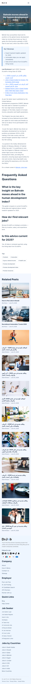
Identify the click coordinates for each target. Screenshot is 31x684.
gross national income (9, 260)
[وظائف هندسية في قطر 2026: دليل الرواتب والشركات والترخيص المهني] (15, 439)
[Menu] (28, 3)
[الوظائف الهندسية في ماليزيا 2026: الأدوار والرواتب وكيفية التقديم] (15, 388)
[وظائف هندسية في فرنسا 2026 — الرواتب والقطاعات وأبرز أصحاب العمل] (15, 465)
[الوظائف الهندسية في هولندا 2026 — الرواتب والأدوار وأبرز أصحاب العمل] (15, 337)
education (14, 257)
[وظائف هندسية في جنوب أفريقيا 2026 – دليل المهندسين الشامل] (15, 516)
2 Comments (19, 25)
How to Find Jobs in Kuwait (10, 300)
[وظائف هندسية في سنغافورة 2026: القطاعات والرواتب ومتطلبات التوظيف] (15, 490)
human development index (10, 267)
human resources (8, 270)
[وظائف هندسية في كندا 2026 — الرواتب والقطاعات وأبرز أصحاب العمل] (15, 414)
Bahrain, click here (21, 167)
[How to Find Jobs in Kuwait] (15, 290)
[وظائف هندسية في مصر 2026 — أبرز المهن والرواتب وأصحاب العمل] (15, 363)
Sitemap (4, 573)
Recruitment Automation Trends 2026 (14, 324)
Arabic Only (11, 25)
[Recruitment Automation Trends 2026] (15, 314)
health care (22, 260)
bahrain (5, 257)
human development (9, 264)
